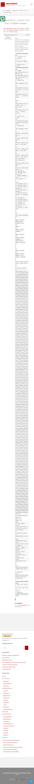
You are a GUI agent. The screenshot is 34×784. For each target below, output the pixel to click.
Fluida (16, 779)
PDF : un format (5, 678)
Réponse (8, 10)
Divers (3, 676)
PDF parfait (4, 711)
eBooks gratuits (6, 695)
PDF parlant (5, 707)
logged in (23, 605)
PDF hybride (5, 686)
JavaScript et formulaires (8, 726)
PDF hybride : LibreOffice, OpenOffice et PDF (10, 655)
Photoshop (5, 730)
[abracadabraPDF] (3, 4)
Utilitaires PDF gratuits (7, 744)
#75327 (28, 35)
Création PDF (5, 721)
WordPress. (22, 779)
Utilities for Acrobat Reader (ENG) (9, 749)
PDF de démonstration (6, 688)
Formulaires (5, 698)
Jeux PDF (5, 700)
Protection (5, 735)
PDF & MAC (5, 728)
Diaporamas (5, 693)
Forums (14, 28)
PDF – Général (20, 28)
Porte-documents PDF (7, 709)
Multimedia (5, 702)
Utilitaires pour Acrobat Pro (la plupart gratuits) (12, 747)
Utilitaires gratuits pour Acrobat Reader (11, 740)
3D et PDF (5, 691)
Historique (5, 681)
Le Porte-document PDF (6, 669)
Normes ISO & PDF (6, 683)
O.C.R (4, 704)
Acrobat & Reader (6, 719)
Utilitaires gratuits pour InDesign (9, 742)
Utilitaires (4, 737)
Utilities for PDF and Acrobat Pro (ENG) (10, 751)
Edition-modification (7, 723)
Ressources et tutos (5, 714)
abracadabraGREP (6, 716)
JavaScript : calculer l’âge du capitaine (9, 664)
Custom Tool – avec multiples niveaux (16, 29)
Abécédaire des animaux (7, 660)
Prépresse (5, 732)
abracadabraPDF (7, 28)
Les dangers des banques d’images (9, 666)
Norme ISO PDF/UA (5, 657)
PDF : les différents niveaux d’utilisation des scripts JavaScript (14, 662)
